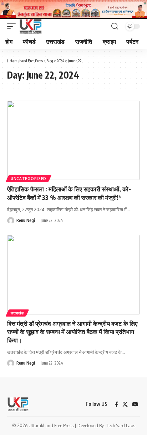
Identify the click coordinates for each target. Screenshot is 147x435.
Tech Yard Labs (120, 425)
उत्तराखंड (17, 313)
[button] (13, 26)
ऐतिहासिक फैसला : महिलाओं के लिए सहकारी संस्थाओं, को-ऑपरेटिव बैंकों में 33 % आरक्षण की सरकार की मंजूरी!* (69, 193)
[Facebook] (116, 404)
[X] (125, 404)
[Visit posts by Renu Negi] (10, 220)
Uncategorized (28, 178)
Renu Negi (25, 220)
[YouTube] (135, 404)
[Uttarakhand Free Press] (30, 26)
